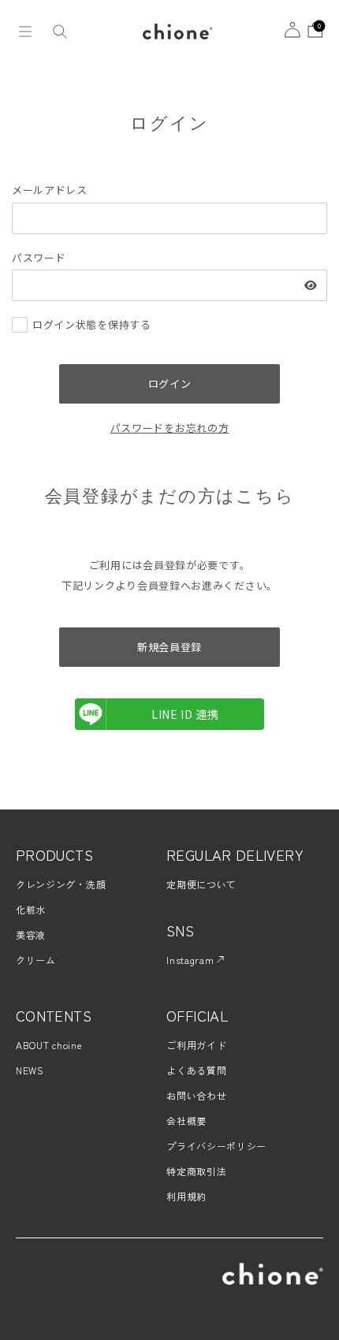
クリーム (36, 959)
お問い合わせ (196, 1095)
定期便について (201, 884)
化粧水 (31, 909)
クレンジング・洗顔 (61, 884)
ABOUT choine (49, 1045)
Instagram (191, 959)
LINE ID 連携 (185, 714)
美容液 (31, 934)
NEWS (30, 1070)
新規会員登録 (169, 646)
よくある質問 (196, 1070)
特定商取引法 (196, 1171)
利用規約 (186, 1196)
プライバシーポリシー (216, 1145)
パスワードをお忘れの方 (169, 427)
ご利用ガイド (196, 1045)
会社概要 (186, 1120)
